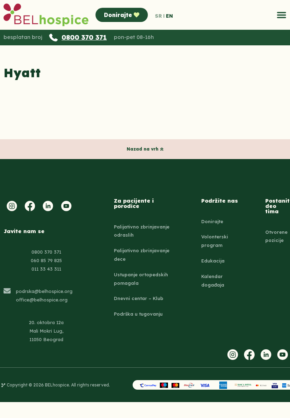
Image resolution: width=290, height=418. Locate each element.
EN (169, 15)
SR (158, 15)
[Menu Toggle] (281, 15)
